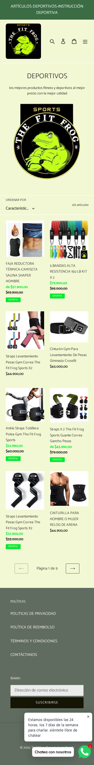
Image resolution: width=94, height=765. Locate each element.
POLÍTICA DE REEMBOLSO (32, 627)
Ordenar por (16, 200)
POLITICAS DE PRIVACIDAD (33, 613)
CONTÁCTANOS (23, 654)
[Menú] (85, 41)
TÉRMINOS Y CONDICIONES (33, 641)
